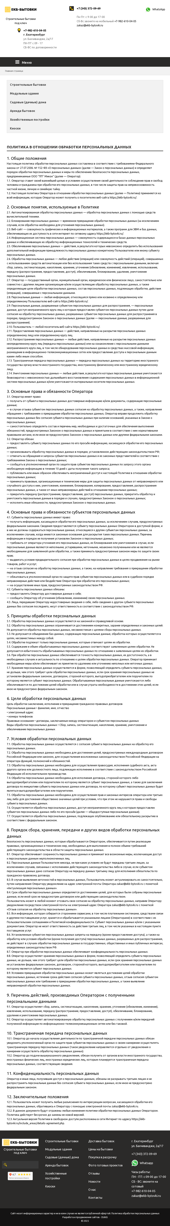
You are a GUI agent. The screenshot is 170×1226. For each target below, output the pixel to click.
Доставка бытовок (101, 1141)
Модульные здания (24, 93)
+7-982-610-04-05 (125, 21)
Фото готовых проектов (105, 1165)
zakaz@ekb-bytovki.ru (90, 25)
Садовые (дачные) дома (28, 102)
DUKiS (104, 1217)
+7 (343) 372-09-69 (88, 8)
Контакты (95, 1197)
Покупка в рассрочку (102, 1157)
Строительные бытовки (28, 84)
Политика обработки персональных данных (135, 1213)
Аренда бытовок (22, 110)
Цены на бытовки (100, 1149)
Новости (94, 1181)
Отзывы (94, 1173)
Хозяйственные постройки (29, 119)
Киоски (15, 128)
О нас (92, 1189)
